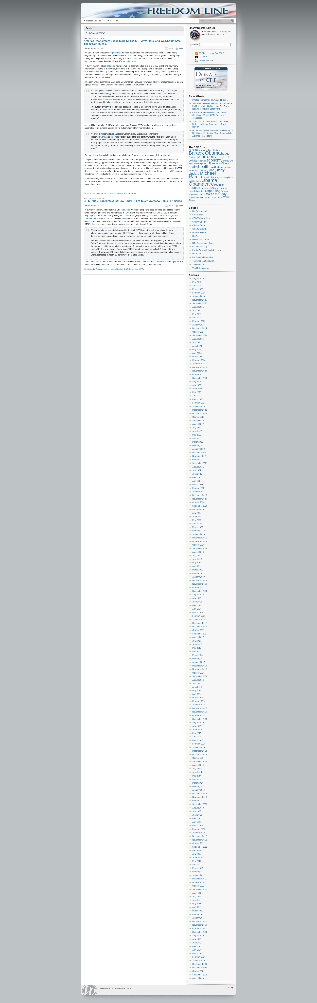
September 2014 (199, 761)
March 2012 (197, 868)
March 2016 (197, 697)
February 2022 (199, 445)
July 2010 (196, 939)
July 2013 (196, 811)
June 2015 (197, 729)
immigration (118, 193)
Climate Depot (198, 225)
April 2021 (197, 481)
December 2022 (199, 410)
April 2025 (197, 317)
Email (171, 48)
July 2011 (196, 896)
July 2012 (196, 854)
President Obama (210, 188)
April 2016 (197, 694)
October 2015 (198, 715)
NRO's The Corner (200, 239)
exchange (199, 164)
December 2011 (199, 879)
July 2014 (196, 769)
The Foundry (198, 264)
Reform (223, 188)
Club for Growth (199, 229)
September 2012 (199, 847)
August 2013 (198, 808)
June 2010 (197, 943)
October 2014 (198, 758)
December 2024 (199, 328)
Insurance (194, 170)
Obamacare (201, 184)
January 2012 (198, 875)
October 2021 (198, 460)
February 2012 (199, 872)
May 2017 (196, 648)
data (110, 112)
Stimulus (224, 191)
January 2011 (198, 918)
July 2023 (196, 385)
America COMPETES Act (97, 193)
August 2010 (198, 936)
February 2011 (198, 914)
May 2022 (196, 435)
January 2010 (198, 960)
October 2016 (198, 673)
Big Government (199, 211)
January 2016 (198, 705)
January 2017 (198, 662)
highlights (126, 210)
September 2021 (199, 463)
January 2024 (198, 364)
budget (225, 153)
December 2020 (199, 495)
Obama (209, 180)
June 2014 (197, 772)
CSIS (126, 269)
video (208, 197)
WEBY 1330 (217, 197)
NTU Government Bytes (202, 243)
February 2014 (199, 786)
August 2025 (198, 307)
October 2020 (198, 502)
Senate (203, 191)
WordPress (89, 990)
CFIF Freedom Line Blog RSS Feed (212, 53)
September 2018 (199, 591)
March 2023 (197, 399)
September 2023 (199, 378)
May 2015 (196, 733)
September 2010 (199, 932)
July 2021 (196, 470)
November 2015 (199, 712)
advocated (131, 61)
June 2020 (197, 516)
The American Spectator (203, 261)
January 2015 (198, 747)
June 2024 (197, 346)
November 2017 (199, 627)
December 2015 (199, 708)
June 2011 (197, 900)
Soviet (115, 137)
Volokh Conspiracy (200, 268)
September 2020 (199, 506)
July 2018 (196, 598)
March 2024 (197, 357)
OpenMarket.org (199, 246)
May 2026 (196, 282)
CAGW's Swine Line (201, 218)
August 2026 (198, 278)
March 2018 (197, 612)
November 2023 (199, 371)
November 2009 (199, 968)
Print (181, 48)
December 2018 (199, 580)
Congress (222, 157)
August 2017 (198, 637)
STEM (133, 193)
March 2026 (197, 289)
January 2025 (198, 325)
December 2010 (199, 921)
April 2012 (197, 864)
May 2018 (196, 605)
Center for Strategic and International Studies (105, 269)
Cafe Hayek (197, 215)
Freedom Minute (219, 163)
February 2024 (199, 360)
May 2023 (196, 392)
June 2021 (197, 474)
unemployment (196, 197)
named (97, 71)
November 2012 (199, 840)
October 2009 (198, 971)
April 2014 (197, 779)
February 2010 (199, 957)
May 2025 (196, 314)
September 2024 (199, 335)
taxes (210, 194)
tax (204, 194)
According (95, 91)
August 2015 (198, 722)
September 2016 (199, 676)
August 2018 (198, 595)
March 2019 (197, 570)
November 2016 (199, 669)
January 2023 (198, 406)
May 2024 (196, 349)
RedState (196, 254)
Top (231, 987)
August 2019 (198, 552)
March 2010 (197, 953)
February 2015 (199, 744)
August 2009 (198, 978)
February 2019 (199, 573)
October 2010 (198, 928)
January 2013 (198, 833)
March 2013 (197, 825)
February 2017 (199, 658)
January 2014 (198, 790)
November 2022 (199, 413)
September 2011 (199, 889)
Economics (201, 161)
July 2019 (196, 555)
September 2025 (199, 303)
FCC (206, 163)
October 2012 (198, 843)
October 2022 (198, 417)
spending (214, 191)
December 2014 (199, 751)
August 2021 (198, 467)
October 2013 (198, 801)
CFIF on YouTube (205, 60)
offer (155, 82)
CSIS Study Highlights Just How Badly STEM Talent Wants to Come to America (133, 201)
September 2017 (199, 634)
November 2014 (199, 754)
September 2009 (199, 975)
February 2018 (199, 616)
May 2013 (196, 818)
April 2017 (197, 651)
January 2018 (198, 619)
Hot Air (195, 236)
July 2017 (196, 641)
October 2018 (198, 587)
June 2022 (197, 431)
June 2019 (197, 559)
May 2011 (196, 904)
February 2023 (199, 403)
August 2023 (198, 381)
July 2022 (196, 428)
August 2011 (198, 893)
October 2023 (198, 374)
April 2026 (197, 286)
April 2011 (196, 907)
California (194, 157)
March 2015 (197, 740)
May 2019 (196, 563)
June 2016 (197, 687)
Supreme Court (195, 194)
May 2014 (196, 776)
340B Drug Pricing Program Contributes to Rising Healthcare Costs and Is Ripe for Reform (211, 124)
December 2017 (199, 623)
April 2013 (197, 822)
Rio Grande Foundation (202, 257)
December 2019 (199, 538)
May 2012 (196, 861)
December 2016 (199, 666)
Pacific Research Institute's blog (206, 250)
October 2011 (198, 886)
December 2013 (199, 794)
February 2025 (199, 321)
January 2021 (198, 492)
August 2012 (198, 850)
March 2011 (197, 911)
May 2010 (196, 946)
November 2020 (199, 499)
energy (226, 161)
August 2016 (198, 680)
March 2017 (197, 655)
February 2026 (199, 293)
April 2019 (197, 566)
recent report (107, 110)
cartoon (206, 156)
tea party (221, 194)
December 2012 (199, 836)
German (104, 137)
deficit (192, 160)
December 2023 (199, 367)
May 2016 (196, 690)
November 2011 (199, 882)
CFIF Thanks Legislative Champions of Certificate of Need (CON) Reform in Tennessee (209, 115)
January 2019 (198, 577)
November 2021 (199, 456)
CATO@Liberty (199, 222)
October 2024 (198, 332)
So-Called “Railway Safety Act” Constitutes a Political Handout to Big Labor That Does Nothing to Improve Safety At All (212, 106)
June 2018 (197, 602)
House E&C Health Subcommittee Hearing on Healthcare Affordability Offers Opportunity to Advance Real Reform (212, 133)
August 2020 (198, 509)
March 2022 (197, 442)
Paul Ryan (219, 185)
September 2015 (199, 719)
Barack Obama (205, 153)
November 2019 (199, 541)
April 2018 (197, 609)
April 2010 (197, 950)
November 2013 (199, 797)
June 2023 (197, 389)
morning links (226, 177)
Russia (127, 193)
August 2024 (198, 339)
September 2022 (199, 421)
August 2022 (198, 424)
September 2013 (199, 804)
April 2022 (197, 438)
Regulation (194, 191)
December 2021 (199, 453)
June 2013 (197, 815)
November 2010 (199, 925)
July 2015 (196, 726)
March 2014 (197, 783)
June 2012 (197, 857)
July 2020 (196, 513)
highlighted (115, 53)
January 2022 (198, 449)
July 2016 (196, 683)
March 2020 (197, 527)
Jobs (211, 170)
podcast (194, 188)
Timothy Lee (98, 48)
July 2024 (196, 342)
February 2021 (199, 488)
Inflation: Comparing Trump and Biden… (210, 100)
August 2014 (198, 765)
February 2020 (199, 531)
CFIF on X (202, 57)
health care (208, 166)
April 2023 (197, 396)
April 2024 (197, 353)
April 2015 (197, 737)
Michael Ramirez (202, 175)
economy (214, 160)
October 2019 (198, 545)
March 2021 (197, 484)
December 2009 (199, 964)
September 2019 (199, 548)
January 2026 (198, 296)
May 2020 (196, 520)
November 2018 (199, 584)
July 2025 (196, 310)
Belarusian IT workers (102, 99)
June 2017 (197, 644)
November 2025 (199, 300)
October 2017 (198, 630)
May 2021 (196, 477)
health (193, 167)
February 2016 (199, 701)
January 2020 (198, 534)
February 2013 (199, 829)
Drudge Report (199, 232)
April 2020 (197, 523)
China (110, 193)
